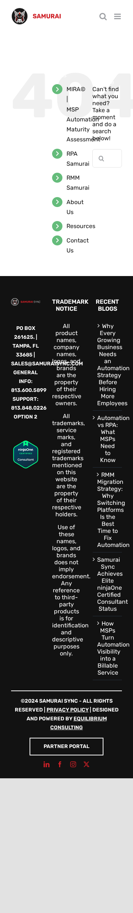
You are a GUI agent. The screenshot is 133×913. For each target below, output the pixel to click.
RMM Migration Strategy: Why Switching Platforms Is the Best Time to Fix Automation (107, 509)
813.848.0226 (29, 408)
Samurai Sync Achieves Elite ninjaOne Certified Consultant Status (107, 584)
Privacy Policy (68, 710)
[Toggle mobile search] (103, 16)
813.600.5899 (29, 390)
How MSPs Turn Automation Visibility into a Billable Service (107, 648)
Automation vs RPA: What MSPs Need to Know (107, 439)
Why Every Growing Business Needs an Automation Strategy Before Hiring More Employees (107, 365)
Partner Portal (66, 746)
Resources (80, 226)
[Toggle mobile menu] (118, 16)
